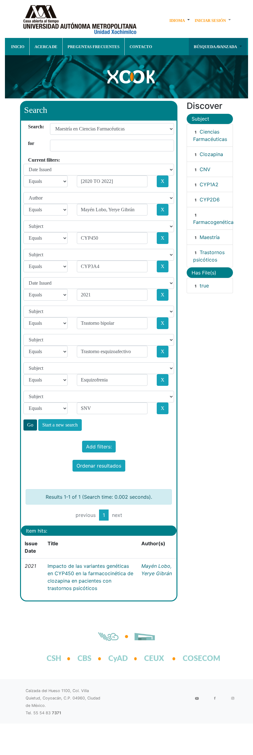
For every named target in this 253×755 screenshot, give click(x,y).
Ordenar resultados (99, 466)
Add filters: (99, 447)
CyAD (118, 658)
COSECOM (195, 658)
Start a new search (60, 424)
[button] (179, 20)
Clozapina (211, 154)
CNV (205, 169)
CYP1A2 (209, 184)
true (204, 286)
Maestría (210, 237)
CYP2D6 (210, 199)
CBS (84, 658)
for (30, 143)
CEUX (154, 658)
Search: (30, 126)
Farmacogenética (213, 222)
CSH (54, 658)
